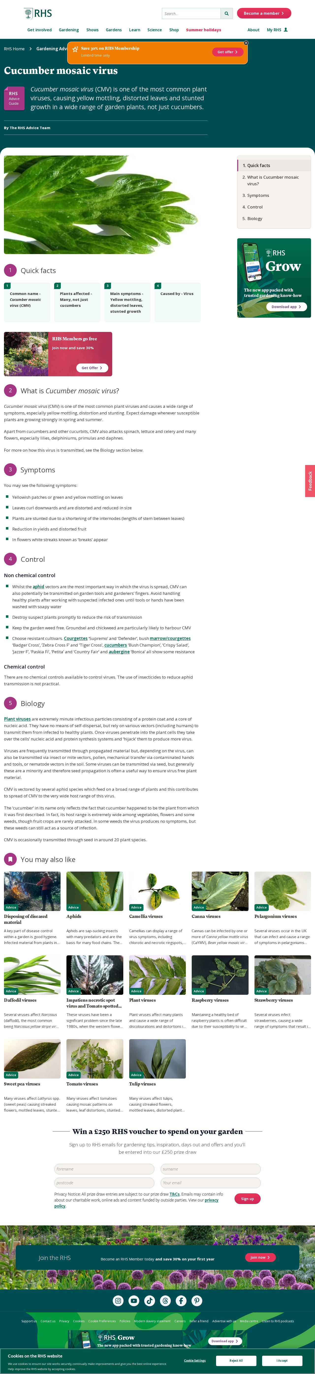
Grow (283, 266)
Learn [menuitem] (134, 30)
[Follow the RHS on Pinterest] (196, 1300)
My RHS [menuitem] (274, 30)
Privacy (64, 1321)
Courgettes (76, 638)
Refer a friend (198, 1321)
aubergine (119, 651)
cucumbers (115, 645)
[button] (310, 481)
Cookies (78, 1321)
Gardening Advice (54, 49)
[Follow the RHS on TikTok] (149, 1300)
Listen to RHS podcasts (278, 1321)
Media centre (249, 1321)
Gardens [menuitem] (114, 30)
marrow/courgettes (170, 638)
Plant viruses (17, 719)
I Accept (282, 1361)
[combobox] (191, 13)
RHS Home (14, 49)
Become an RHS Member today (158, 1258)
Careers (180, 1321)
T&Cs (175, 1194)
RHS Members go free (74, 338)
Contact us (48, 1321)
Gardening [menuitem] (69, 30)
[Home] (38, 14)
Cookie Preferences (102, 1321)
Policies (125, 1321)
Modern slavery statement (152, 1321)
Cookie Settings (195, 1361)
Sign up (247, 1199)
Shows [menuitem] (92, 30)
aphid (38, 586)
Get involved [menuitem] (39, 30)
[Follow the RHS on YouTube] (133, 1300)
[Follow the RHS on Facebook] (181, 1300)
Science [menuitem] (154, 30)
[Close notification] (246, 42)
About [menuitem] (254, 30)
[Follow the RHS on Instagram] (118, 1300)
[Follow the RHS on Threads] (165, 1300)
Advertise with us (224, 1321)
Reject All (236, 1361)
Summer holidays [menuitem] (203, 30)
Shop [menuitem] (174, 30)
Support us (29, 1321)
